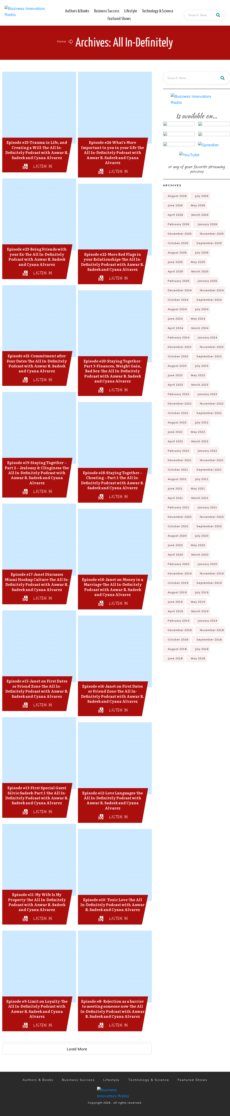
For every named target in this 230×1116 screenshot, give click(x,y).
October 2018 (178, 639)
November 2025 (212, 233)
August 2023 (177, 365)
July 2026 (201, 196)
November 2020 (212, 516)
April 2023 (175, 384)
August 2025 (177, 252)
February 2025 (178, 280)
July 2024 (201, 309)
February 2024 (178, 337)
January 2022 (207, 450)
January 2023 (207, 394)
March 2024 (199, 328)
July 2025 (201, 252)
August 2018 (177, 649)
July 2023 (201, 365)
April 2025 (175, 271)
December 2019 (180, 573)
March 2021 (199, 498)
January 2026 (207, 224)
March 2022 (199, 441)
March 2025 (199, 271)
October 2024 (178, 299)
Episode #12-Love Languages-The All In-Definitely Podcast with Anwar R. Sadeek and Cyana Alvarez (112, 800)
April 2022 (175, 441)
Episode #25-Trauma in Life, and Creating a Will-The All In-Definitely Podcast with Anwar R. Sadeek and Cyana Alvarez (36, 150)
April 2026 (175, 214)
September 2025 (209, 243)
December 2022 (180, 403)
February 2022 (178, 450)
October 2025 (178, 243)
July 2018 (201, 649)
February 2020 (178, 564)
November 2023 (212, 347)
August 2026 (177, 196)
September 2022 (209, 413)
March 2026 (199, 214)
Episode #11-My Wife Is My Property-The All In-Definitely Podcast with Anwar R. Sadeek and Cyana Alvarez (37, 902)
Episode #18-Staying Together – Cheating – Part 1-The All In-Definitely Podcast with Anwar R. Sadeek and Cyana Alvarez (112, 480)
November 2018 (212, 630)
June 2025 (175, 262)
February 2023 (178, 394)
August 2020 (177, 535)
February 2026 (178, 224)
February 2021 (178, 507)
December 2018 (180, 630)
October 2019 (178, 583)
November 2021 (212, 460)
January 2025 (207, 280)
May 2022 (198, 432)
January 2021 (207, 507)
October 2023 (178, 356)
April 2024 (175, 328)
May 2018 (198, 658)
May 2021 (198, 488)
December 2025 (180, 233)
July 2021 (201, 479)
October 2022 (178, 413)
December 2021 (180, 460)
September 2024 (209, 299)
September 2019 (209, 583)
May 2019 (198, 601)
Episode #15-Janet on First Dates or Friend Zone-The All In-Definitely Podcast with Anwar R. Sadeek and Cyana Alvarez (36, 688)
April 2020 (175, 554)
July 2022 (201, 422)
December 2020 (180, 516)
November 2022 (212, 403)
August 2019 (177, 592)
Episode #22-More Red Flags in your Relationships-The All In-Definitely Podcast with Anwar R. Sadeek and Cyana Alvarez (112, 261)
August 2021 (177, 479)
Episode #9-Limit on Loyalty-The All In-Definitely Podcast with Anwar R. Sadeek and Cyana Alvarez (37, 1008)
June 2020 (175, 545)
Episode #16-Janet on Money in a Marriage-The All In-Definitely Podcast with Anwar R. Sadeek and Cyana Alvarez (112, 587)
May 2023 (198, 375)
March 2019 (199, 611)
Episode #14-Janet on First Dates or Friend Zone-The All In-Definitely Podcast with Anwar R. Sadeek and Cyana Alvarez (112, 693)
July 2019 (201, 592)
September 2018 (209, 639)
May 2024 (198, 318)
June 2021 (175, 488)
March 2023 (199, 384)
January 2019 (207, 620)
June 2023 (175, 375)
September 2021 (209, 469)
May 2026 (198, 205)
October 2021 (178, 469)
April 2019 (175, 611)
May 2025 (198, 262)
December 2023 (180, 347)
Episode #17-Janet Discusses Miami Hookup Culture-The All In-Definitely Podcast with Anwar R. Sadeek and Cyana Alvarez (37, 581)
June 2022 (175, 432)
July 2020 (201, 535)
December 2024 (180, 290)
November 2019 (212, 573)
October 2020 (178, 526)
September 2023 (209, 356)
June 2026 (175, 205)
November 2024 (212, 290)
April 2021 (175, 498)
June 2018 (175, 658)
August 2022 (177, 422)
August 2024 (177, 309)
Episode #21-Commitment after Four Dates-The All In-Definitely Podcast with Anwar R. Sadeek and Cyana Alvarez (37, 363)
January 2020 (207, 564)
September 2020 (209, 526)
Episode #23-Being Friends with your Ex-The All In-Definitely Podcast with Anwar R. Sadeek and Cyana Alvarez (37, 256)
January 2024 (207, 337)
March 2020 (199, 554)
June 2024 (175, 318)
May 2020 (198, 545)
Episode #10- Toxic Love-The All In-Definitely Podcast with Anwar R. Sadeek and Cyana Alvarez (112, 904)
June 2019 (175, 601)
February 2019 (178, 620)
